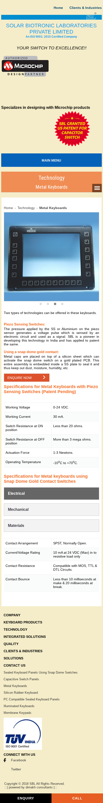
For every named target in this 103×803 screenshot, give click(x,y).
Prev (31, 215)
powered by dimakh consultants (31, 787)
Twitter (16, 769)
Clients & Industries (85, 8)
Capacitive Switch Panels (21, 679)
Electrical (16, 493)
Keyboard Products (23, 622)
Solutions (13, 658)
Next (76, 215)
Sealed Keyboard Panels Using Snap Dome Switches (41, 672)
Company (12, 615)
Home (58, 8)
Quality (11, 644)
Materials (16, 526)
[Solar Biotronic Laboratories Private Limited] (51, 18)
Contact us (14, 665)
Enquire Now (19, 378)
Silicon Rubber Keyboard (21, 692)
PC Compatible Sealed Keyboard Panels (32, 699)
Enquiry (25, 798)
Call (77, 798)
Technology (26, 208)
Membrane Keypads (17, 713)
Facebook (18, 760)
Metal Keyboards (15, 686)
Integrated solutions (25, 637)
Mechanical (18, 509)
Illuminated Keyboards (19, 706)
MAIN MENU (51, 160)
